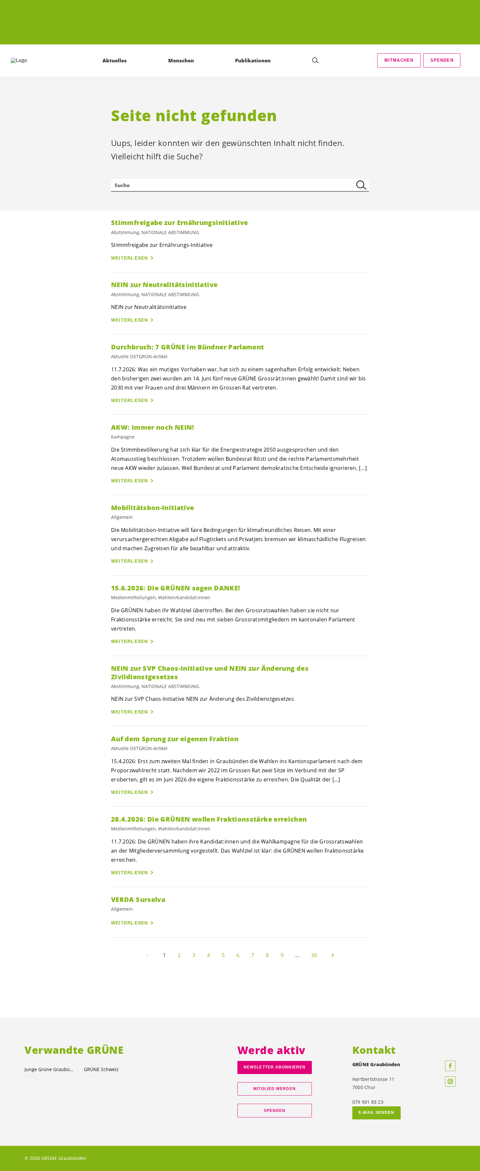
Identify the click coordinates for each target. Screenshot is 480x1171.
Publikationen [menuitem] (253, 60)
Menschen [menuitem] (181, 60)
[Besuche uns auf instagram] (450, 1081)
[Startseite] (30, 60)
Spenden (442, 60)
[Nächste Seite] (332, 955)
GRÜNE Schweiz (101, 1069)
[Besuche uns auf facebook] (450, 1066)
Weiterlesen (129, 258)
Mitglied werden (274, 1088)
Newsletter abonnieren (275, 1067)
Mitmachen (399, 60)
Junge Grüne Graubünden (50, 1069)
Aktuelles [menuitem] (115, 60)
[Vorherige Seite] (147, 955)
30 (314, 955)
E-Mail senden (376, 1112)
